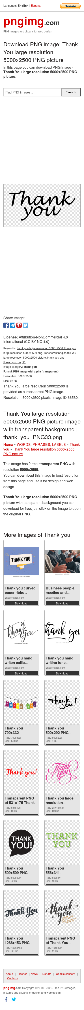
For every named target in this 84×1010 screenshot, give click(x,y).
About (9, 974)
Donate (46, 974)
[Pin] (19, 325)
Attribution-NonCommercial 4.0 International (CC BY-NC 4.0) (35, 339)
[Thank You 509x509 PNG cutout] (21, 842)
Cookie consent (65, 974)
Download (21, 603)
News (34, 974)
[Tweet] (25, 325)
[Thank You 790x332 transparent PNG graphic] (21, 702)
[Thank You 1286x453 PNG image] (21, 912)
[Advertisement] (42, 142)
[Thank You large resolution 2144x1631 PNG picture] (62, 772)
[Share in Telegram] (12, 325)
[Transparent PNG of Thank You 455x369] (62, 912)
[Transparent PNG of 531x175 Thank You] (21, 772)
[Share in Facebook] (6, 325)
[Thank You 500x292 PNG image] (62, 702)
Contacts (12, 978)
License (22, 974)
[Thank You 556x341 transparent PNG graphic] (62, 842)
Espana (36, 5)
